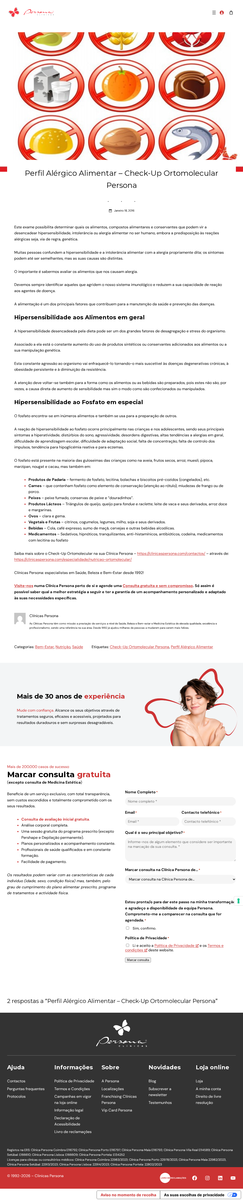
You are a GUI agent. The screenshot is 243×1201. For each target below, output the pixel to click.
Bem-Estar (44, 646)
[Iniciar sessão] (221, 12)
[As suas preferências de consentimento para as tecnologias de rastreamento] (238, 900)
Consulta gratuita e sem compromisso (158, 585)
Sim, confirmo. (144, 928)
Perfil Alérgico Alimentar (192, 646)
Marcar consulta (138, 960)
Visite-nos (23, 585)
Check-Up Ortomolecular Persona (139, 646)
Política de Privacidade (174, 945)
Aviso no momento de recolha (128, 1194)
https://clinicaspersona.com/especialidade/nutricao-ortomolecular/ (73, 559)
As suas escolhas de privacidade (194, 1194)
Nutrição (63, 646)
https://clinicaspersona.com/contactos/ (171, 553)
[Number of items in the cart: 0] (231, 12)
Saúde (77, 646)
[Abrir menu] (214, 12)
